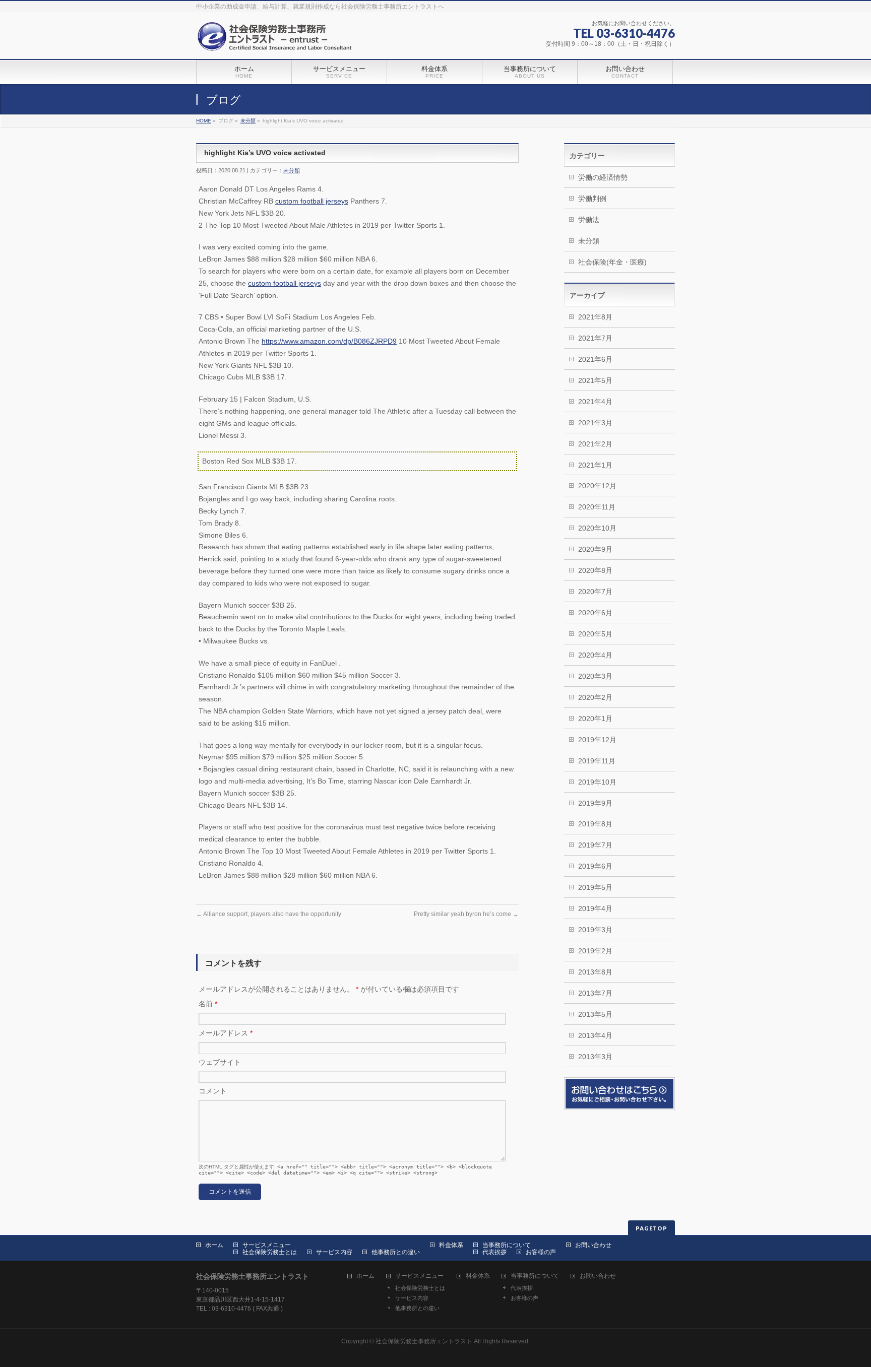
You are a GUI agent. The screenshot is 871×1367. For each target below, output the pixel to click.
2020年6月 (595, 613)
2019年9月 (595, 803)
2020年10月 (597, 528)
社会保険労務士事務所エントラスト (424, 1341)
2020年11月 (596, 507)
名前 (208, 1004)
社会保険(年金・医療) (612, 262)
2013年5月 (595, 1014)
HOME (203, 120)
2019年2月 (595, 951)
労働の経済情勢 (603, 177)
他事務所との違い (395, 1252)
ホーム (214, 1245)
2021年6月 (595, 359)
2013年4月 (595, 1035)
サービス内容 (334, 1252)
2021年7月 (595, 338)
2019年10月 (597, 782)
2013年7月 (595, 993)
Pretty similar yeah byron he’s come (466, 914)
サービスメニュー (266, 1245)
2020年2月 (595, 697)
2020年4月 (595, 655)
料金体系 (451, 1245)
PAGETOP (651, 1228)
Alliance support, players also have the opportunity (268, 914)
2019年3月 (595, 930)
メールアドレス (226, 1033)
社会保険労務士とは (269, 1252)
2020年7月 (595, 592)
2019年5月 (595, 887)
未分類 (248, 120)
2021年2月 (595, 444)
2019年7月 (595, 845)
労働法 (588, 220)
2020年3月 (595, 676)
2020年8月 (595, 570)
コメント (213, 1091)
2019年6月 (595, 866)
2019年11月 (596, 761)
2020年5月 (595, 634)
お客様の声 (541, 1252)
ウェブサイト (220, 1062)
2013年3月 (595, 1057)
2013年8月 (595, 972)
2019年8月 (595, 824)
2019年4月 (595, 908)
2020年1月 (595, 718)
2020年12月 (597, 486)
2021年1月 (595, 465)
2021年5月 (595, 380)
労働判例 (592, 198)
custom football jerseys (311, 201)
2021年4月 (595, 402)
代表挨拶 (494, 1252)
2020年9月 (595, 549)
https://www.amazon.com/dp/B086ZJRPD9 (329, 341)
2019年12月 (597, 740)
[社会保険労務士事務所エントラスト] (277, 40)
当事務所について (506, 1245)
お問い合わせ (593, 1245)
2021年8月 (595, 317)
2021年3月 (595, 423)
